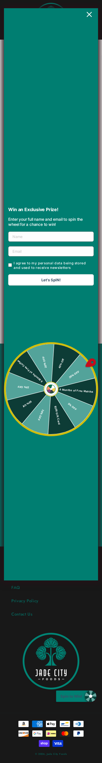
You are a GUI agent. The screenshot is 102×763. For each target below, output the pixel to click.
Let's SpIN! (51, 280)
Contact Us (21, 614)
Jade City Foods (57, 754)
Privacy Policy (25, 601)
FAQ (15, 587)
